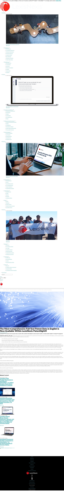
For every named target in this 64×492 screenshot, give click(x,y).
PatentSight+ (8, 112)
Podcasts (7, 196)
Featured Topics (6, 179)
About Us (3, 209)
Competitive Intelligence (10, 50)
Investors (7, 69)
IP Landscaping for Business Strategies (12, 44)
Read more (8, 45)
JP (1, 279)
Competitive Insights (9, 183)
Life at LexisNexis (9, 259)
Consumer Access (32, 483)
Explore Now (58, 0)
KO (2, 279)
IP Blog (7, 193)
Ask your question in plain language (12, 106)
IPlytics (7, 118)
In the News (6, 256)
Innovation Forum (9, 207)
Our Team (7, 248)
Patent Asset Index (9, 251)
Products (3, 74)
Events (5, 200)
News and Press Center (10, 262)
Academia (7, 72)
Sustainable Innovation (10, 188)
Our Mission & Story (9, 246)
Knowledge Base (9, 268)
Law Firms (8, 66)
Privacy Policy (32, 480)
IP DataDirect (8, 125)
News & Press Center (3, 332)
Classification (8, 115)
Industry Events (8, 204)
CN (0, 279)
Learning (5, 264)
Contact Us (32, 459)
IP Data (7, 123)
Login (1, 276)
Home (32, 456)
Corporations (8, 64)
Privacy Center (32, 482)
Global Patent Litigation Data (11, 128)
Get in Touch (4, 272)
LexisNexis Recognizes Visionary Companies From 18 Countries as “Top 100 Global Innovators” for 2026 (7, 401)
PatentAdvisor (8, 137)
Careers (7, 260)
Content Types (6, 190)
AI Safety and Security (10, 254)
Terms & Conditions (32, 488)
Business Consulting (9, 67)
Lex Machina (8, 134)
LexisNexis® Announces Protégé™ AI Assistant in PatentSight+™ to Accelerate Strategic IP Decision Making (6, 442)
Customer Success (9, 249)
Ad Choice (32, 486)
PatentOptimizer (9, 136)
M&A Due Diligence (9, 53)
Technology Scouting (9, 58)
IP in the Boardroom (9, 185)
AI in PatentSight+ (9, 117)
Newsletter (32, 467)
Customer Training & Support (11, 267)
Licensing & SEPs (9, 55)
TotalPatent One (9, 139)
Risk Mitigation (8, 56)
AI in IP (7, 182)
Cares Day (8, 240)
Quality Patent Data (9, 59)
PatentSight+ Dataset (9, 126)
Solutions (3, 12)
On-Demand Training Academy (11, 270)
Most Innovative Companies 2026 (12, 176)
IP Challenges (6, 47)
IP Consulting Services (10, 129)
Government (8, 70)
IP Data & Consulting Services (11, 122)
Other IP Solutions (7, 132)
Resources (4, 141)
